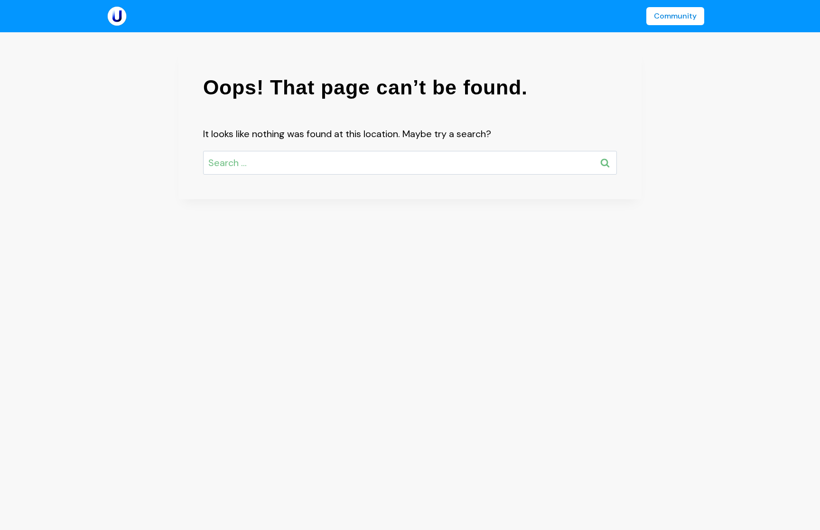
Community (675, 16)
